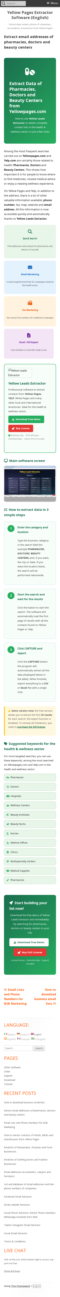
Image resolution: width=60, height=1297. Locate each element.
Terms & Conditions (15, 1241)
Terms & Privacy (12, 1271)
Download (9, 1079)
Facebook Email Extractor (18, 1196)
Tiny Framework (20, 1286)
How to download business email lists (24, 1102)
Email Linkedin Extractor (17, 1204)
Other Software (12, 1067)
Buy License (22, 428)
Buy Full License (31, 952)
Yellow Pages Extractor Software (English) (30, 15)
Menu (54, 3)
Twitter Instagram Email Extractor (22, 1225)
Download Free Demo (27, 419)
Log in (36, 1286)
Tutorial (8, 1084)
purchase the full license (31, 726)
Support (8, 1075)
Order (7, 1071)
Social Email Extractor (15, 1233)
